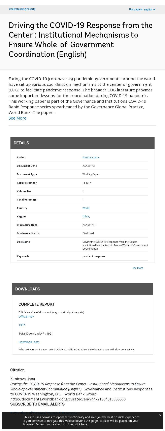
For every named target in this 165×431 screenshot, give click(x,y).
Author (21, 157)
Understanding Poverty (22, 9)
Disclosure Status (28, 233)
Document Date (27, 166)
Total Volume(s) (27, 199)
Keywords (23, 256)
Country (22, 208)
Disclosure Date (27, 225)
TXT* (22, 325)
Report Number (27, 182)
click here (81, 424)
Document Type (27, 174)
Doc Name (23, 242)
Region (21, 216)
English (148, 9)
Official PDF (26, 316)
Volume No (24, 191)
